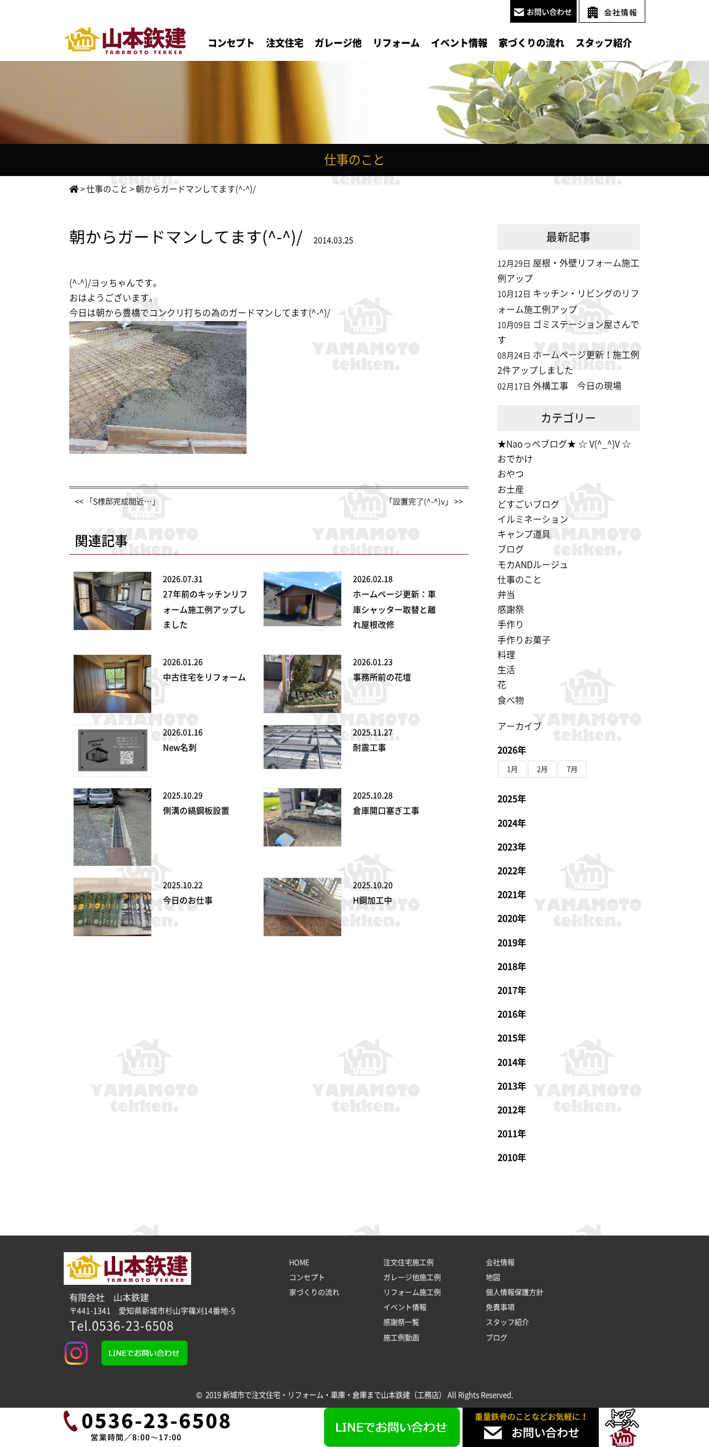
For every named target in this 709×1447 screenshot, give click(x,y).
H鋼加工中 (372, 900)
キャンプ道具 (524, 534)
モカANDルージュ (532, 564)
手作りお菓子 (524, 639)
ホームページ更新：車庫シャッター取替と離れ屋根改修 (394, 609)
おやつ (510, 473)
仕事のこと (519, 579)
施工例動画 (401, 1337)
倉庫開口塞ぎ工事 (386, 811)
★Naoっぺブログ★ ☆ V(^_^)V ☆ (564, 444)
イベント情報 (459, 43)
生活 (506, 669)
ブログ (510, 549)
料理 (506, 654)
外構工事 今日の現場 (577, 385)
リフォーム (396, 43)
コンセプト (231, 43)
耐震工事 (369, 747)
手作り (510, 624)
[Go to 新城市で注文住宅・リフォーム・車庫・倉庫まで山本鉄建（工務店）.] (74, 189)
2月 (542, 769)
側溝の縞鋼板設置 (196, 811)
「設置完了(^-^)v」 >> (424, 501)
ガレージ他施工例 (412, 1277)
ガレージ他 (338, 43)
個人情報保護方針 (514, 1292)
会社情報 (500, 1262)
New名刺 (180, 747)
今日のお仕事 (188, 900)
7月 (572, 769)
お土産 (510, 489)
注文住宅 (285, 43)
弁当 (506, 594)
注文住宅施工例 (408, 1262)
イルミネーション (532, 519)
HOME (299, 1262)
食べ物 (510, 700)
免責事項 (500, 1307)
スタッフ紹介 (604, 43)
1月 (512, 769)
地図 (493, 1277)
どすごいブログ (528, 504)
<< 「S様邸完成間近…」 (117, 501)
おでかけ (515, 458)
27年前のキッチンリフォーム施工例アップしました (205, 609)
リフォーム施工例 (412, 1292)
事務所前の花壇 (382, 677)
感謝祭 (510, 609)
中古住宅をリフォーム (204, 677)
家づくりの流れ (531, 43)
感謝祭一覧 (401, 1322)
